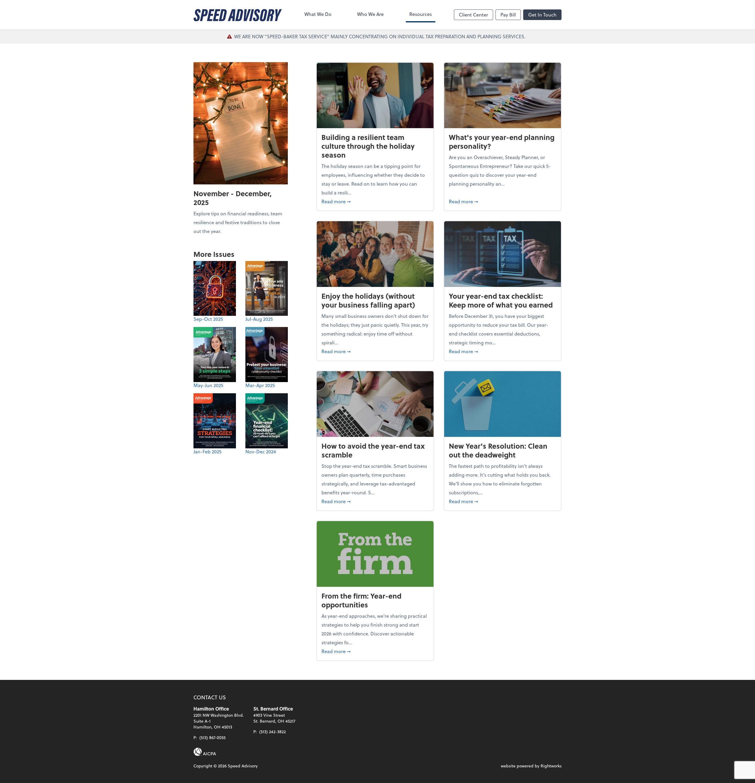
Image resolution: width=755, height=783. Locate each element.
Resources (420, 14)
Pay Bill (508, 14)
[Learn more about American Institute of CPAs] (204, 752)
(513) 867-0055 (212, 737)
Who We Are (370, 14)
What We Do (317, 14)
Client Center (473, 14)
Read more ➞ (375, 201)
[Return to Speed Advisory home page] (237, 15)
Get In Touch (542, 14)
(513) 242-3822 (272, 732)
